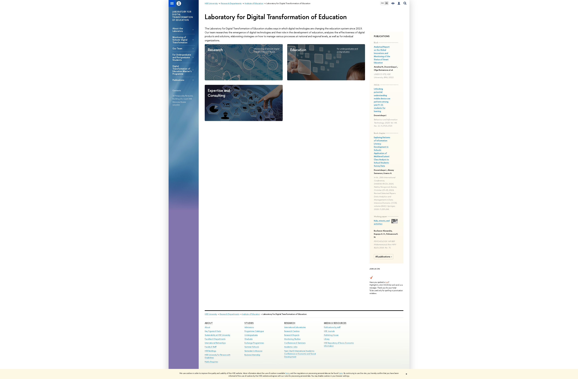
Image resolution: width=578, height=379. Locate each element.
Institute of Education (251, 314)
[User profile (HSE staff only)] (399, 3)
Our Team (177, 48)
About (209, 323)
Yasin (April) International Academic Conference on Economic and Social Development (300, 354)
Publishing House (331, 335)
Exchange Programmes (254, 343)
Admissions (249, 327)
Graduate (248, 339)
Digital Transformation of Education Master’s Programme (182, 70)
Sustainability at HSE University (217, 335)
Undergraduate (251, 335)
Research (289, 323)
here (288, 373)
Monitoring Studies (292, 339)
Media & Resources (335, 323)
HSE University (211, 314)
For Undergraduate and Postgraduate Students (181, 57)
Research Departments (229, 314)
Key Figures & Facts (213, 331)
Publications (178, 80)
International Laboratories (295, 327)
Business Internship (252, 355)
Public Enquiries (211, 361)
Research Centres (291, 331)
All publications (382, 256)
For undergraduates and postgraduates (347, 50)
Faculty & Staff (210, 347)
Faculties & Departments (215, 339)
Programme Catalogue (254, 331)
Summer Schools (251, 347)
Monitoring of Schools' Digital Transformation (179, 40)
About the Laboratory (177, 29)
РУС (382, 3)
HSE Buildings (210, 351)
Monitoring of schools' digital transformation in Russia (266, 50)
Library (326, 339)
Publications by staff (332, 327)
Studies (249, 323)
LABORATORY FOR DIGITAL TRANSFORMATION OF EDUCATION (182, 15)
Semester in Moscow (253, 351)
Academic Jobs (290, 347)
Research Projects (291, 335)
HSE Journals (329, 331)
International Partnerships (215, 343)
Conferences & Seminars (294, 343)
